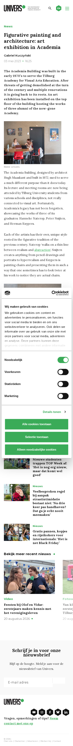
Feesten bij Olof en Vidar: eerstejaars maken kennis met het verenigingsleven (27, 609)
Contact (57, 741)
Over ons (8, 741)
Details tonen (52, 411)
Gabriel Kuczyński (17, 55)
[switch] (63, 372)
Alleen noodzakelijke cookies (36, 449)
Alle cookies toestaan (36, 424)
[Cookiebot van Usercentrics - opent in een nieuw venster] (52, 293)
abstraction (42, 250)
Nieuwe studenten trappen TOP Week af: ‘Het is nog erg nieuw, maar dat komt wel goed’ (50, 467)
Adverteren (32, 741)
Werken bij (45, 741)
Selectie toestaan (36, 437)
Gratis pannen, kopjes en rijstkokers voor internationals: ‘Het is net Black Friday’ (50, 537)
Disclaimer (20, 741)
